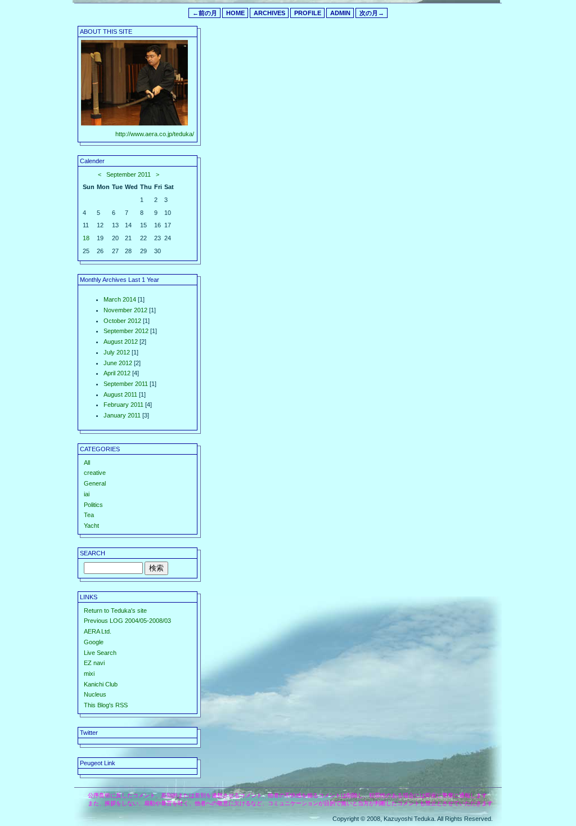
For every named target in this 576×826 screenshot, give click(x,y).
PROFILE (307, 13)
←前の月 (204, 13)
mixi (89, 673)
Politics (93, 504)
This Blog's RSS (106, 705)
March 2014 (120, 299)
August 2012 (121, 341)
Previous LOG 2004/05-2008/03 (127, 620)
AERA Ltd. (97, 631)
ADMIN (340, 13)
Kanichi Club (101, 684)
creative (95, 472)
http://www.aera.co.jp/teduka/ (154, 134)
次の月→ (371, 13)
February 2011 (123, 404)
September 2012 (126, 330)
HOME (235, 13)
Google (94, 642)
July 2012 (117, 352)
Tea (89, 514)
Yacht (91, 525)
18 (86, 238)
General (95, 483)
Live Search (100, 652)
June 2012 (118, 363)
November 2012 (125, 310)
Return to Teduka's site (115, 610)
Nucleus (95, 694)
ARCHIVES (269, 13)
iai (86, 494)
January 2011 (122, 415)
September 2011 (128, 174)
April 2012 (117, 373)
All (87, 462)
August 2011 (120, 394)
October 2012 (122, 320)
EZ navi (94, 662)
